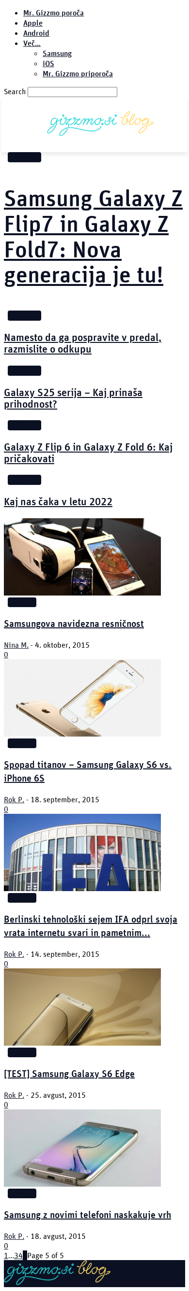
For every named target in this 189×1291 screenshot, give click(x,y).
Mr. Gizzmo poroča (53, 13)
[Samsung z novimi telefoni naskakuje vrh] (82, 1184)
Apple (33, 23)
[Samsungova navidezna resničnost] (82, 592)
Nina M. (16, 645)
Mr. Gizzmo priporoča (78, 74)
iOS (48, 63)
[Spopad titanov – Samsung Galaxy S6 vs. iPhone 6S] (82, 733)
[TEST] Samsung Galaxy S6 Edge (69, 1073)
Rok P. (14, 799)
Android (36, 33)
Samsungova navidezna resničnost (74, 623)
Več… (32, 43)
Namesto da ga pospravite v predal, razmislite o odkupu (82, 342)
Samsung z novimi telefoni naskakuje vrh (87, 1214)
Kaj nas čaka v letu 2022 (58, 501)
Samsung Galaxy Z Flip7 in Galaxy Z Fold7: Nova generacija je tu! (93, 236)
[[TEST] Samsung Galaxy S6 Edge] (82, 1043)
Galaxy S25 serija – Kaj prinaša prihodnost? (73, 398)
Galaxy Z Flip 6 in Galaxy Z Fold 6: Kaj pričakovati (88, 452)
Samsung (57, 53)
